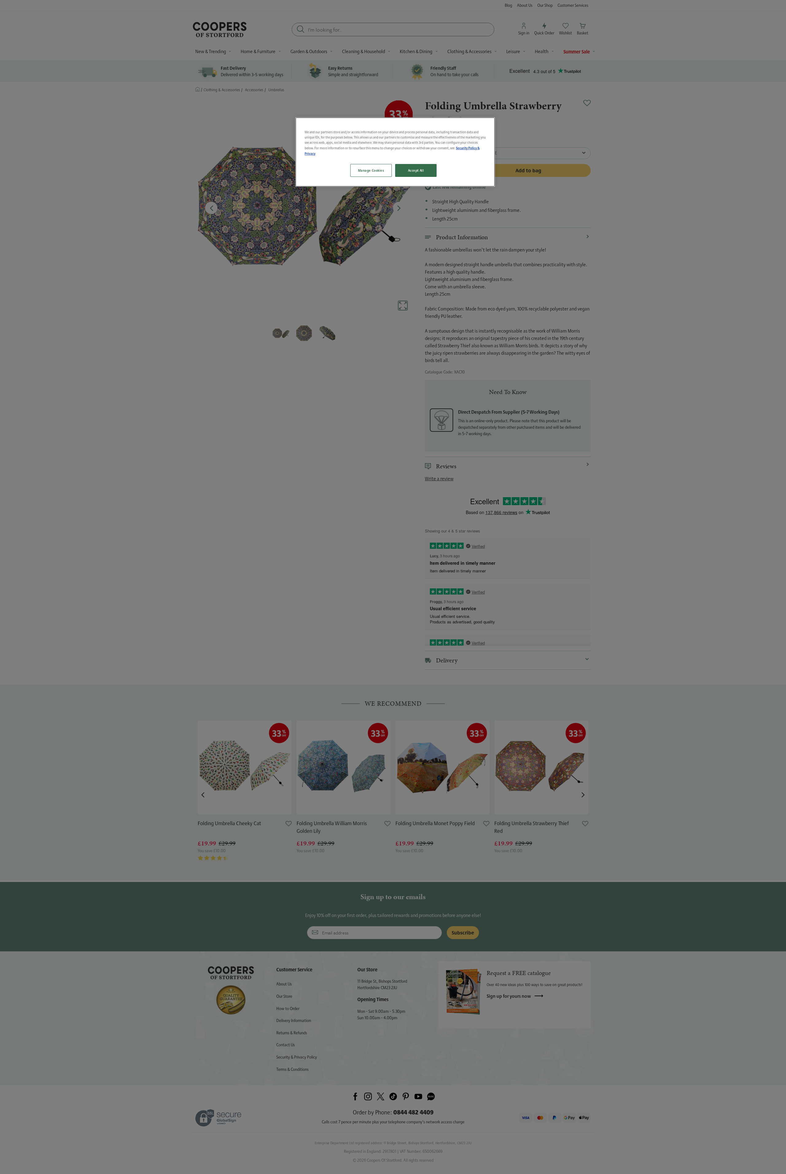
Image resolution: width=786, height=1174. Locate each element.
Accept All (416, 170)
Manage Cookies (371, 170)
